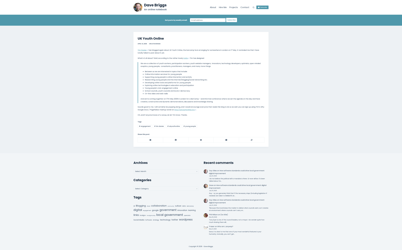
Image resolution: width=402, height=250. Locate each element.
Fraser (211, 226)
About (213, 7)
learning (192, 210)
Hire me (223, 7)
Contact (244, 7)
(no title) (224, 214)
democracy (190, 206)
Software (148, 220)
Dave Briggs (155, 5)
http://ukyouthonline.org (184, 110)
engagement (145, 126)
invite (185, 58)
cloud (148, 206)
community (171, 206)
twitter (174, 219)
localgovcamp (151, 215)
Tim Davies (142, 50)
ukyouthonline (173, 126)
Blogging (141, 205)
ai (134, 206)
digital (137, 210)
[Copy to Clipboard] (251, 140)
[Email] (150, 140)
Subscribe (263, 7)
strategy (156, 220)
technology (165, 219)
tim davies (159, 126)
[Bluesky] (201, 140)
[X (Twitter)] (226, 140)
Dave (211, 185)
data (184, 206)
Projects (233, 7)
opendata (187, 215)
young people (189, 126)
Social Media (138, 220)
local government (169, 215)
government (168, 210)
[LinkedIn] (175, 140)
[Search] (253, 7)
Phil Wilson (213, 214)
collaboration (159, 205)
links (136, 215)
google (155, 210)
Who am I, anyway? (225, 226)
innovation (182, 210)
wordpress (186, 219)
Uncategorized (154, 44)
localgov (143, 215)
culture (178, 206)
